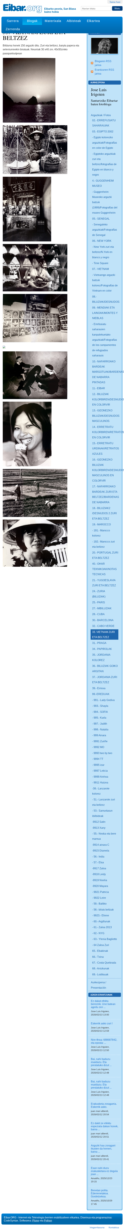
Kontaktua (114, 1227)
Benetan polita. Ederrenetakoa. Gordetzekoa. (99, 1193)
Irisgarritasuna (97, 1227)
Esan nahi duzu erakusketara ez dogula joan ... (104, 1171)
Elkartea (93, 21)
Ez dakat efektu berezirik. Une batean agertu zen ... (103, 1004)
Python (48, 1220)
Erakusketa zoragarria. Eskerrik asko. (104, 1105)
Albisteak (74, 21)
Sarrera (13, 21)
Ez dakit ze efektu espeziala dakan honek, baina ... (104, 1126)
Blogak (32, 21)
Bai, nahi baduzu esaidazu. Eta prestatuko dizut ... (101, 1062)
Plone (35, 1220)
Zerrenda (13, 29)
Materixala (53, 21)
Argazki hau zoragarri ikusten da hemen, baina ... (103, 1148)
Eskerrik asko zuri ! (102, 1023)
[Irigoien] (104, 45)
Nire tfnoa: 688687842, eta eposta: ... (104, 1041)
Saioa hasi (115, 2)
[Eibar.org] (22, 8)
